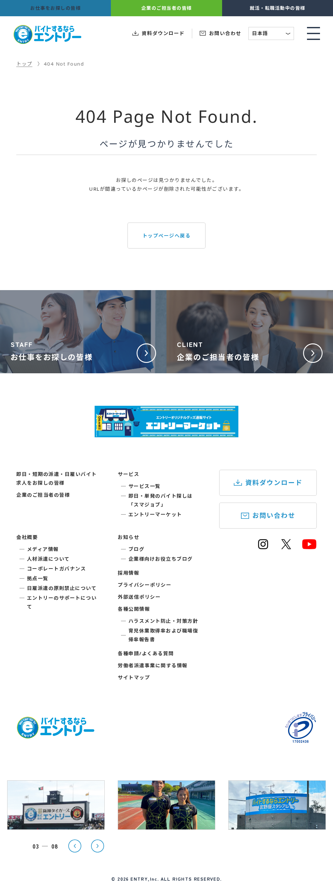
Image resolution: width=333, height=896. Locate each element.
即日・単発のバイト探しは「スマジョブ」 (160, 500)
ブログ (136, 549)
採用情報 (128, 573)
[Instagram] (263, 547)
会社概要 (27, 537)
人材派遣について (48, 559)
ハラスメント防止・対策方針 (163, 621)
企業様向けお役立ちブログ (160, 559)
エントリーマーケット (155, 514)
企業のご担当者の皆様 (43, 495)
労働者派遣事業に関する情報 (153, 665)
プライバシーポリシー (144, 585)
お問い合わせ (273, 515)
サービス (128, 474)
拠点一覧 (37, 578)
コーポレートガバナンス (56, 568)
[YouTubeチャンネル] (309, 547)
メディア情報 (43, 549)
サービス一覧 (144, 486)
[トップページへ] (55, 734)
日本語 (271, 34)
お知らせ (128, 537)
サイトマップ (134, 677)
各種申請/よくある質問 (146, 653)
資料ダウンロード (273, 482)
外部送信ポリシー (139, 597)
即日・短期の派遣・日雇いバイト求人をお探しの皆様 (56, 478)
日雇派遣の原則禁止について (62, 588)
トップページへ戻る (166, 235)
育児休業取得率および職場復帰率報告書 (163, 635)
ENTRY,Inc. (144, 879)
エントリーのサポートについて (62, 602)
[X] (286, 547)
